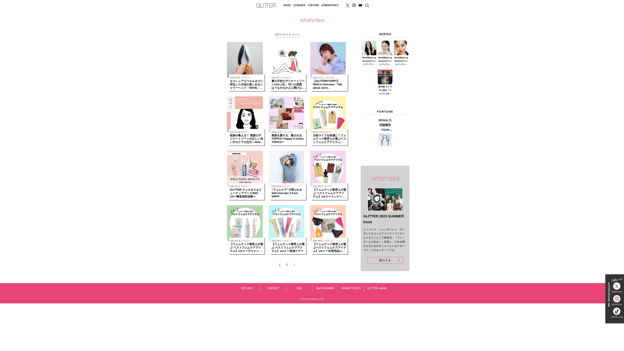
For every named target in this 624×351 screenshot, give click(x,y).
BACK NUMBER (325, 288)
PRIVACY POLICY (351, 288)
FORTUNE (313, 5)
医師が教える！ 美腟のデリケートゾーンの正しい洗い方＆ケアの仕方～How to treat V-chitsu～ (246, 139)
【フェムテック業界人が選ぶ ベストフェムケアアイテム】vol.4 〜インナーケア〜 (329, 193)
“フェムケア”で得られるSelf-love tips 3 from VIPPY (287, 193)
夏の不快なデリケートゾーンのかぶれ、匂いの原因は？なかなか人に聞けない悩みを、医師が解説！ (288, 84)
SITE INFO (247, 288)
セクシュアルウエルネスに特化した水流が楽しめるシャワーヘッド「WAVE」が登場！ (246, 84)
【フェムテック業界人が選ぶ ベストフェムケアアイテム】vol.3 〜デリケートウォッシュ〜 (246, 248)
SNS (299, 288)
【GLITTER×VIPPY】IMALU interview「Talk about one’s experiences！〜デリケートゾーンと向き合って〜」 (329, 84)
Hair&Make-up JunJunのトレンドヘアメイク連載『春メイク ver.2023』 (385, 61)
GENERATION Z (329, 5)
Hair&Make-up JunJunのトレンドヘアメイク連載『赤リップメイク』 (401, 61)
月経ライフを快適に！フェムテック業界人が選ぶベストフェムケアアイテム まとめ (329, 139)
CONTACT (273, 288)
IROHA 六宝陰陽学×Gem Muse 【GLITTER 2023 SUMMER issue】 (385, 125)
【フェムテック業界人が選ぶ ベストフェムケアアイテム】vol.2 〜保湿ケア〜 (288, 248)
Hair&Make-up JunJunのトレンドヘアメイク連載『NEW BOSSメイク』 (369, 61)
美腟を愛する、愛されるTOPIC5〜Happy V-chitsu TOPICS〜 (288, 139)
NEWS (287, 5)
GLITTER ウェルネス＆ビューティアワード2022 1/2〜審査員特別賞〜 (246, 193)
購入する (385, 260)
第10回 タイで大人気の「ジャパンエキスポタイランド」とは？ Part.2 (385, 90)
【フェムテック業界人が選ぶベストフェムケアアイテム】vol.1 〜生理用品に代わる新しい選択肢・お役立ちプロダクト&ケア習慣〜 (329, 248)
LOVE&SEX (299, 5)
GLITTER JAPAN (377, 288)
